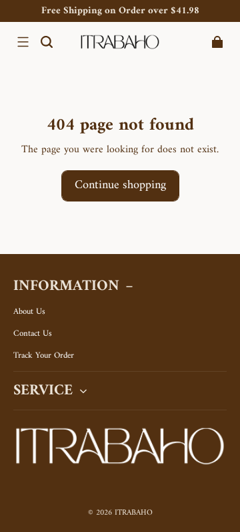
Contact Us (32, 334)
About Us (29, 312)
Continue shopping (120, 185)
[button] (22, 42)
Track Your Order (43, 356)
